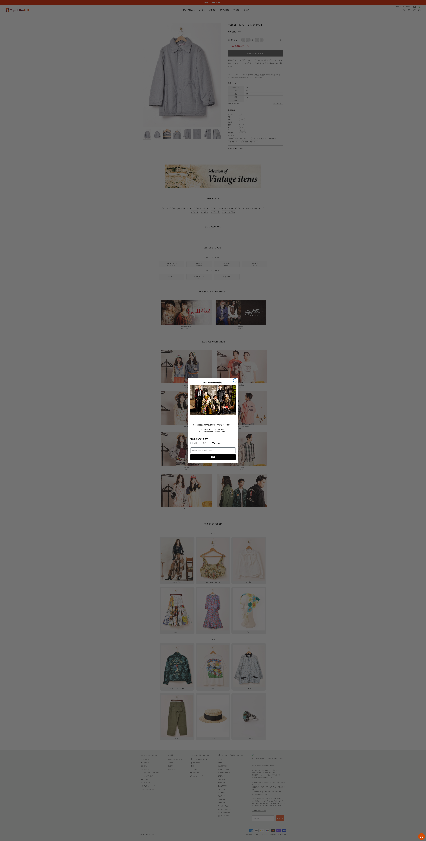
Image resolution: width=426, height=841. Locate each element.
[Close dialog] (235, 380)
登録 (213, 457)
